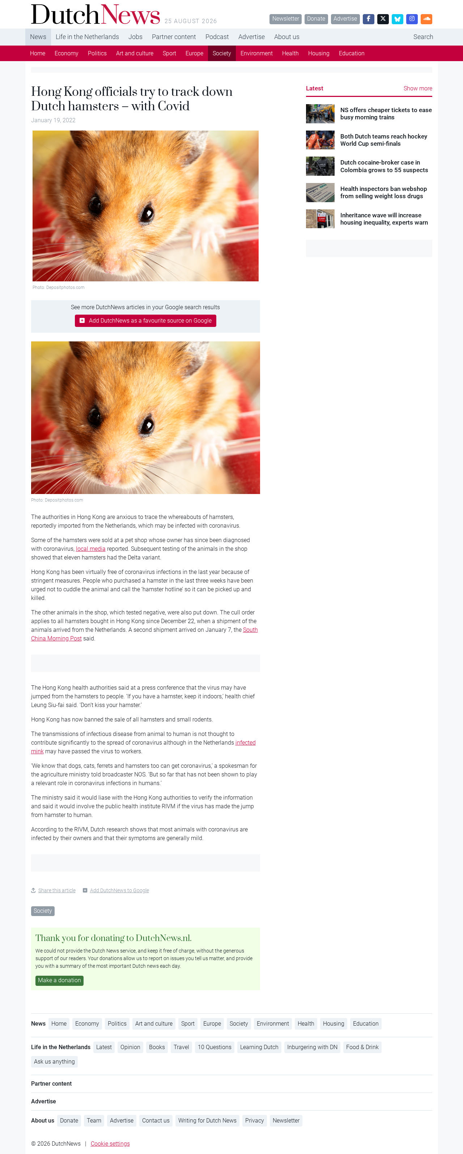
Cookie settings (110, 1143)
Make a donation (59, 980)
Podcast (217, 37)
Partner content (174, 37)
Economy (66, 53)
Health (290, 53)
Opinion (130, 1047)
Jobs (135, 37)
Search (423, 37)
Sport (169, 53)
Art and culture (134, 53)
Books (157, 1047)
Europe (194, 53)
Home (37, 53)
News (38, 37)
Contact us (156, 1120)
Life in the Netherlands (87, 37)
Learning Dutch (259, 1047)
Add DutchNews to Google (119, 890)
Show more (418, 88)
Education (352, 53)
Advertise (345, 18)
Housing (319, 53)
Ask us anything (54, 1061)
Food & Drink (362, 1047)
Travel (181, 1047)
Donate (316, 18)
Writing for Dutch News (207, 1120)
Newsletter (285, 18)
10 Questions (215, 1047)
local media (91, 548)
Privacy (254, 1120)
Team (94, 1120)
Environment (257, 53)
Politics (97, 53)
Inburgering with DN (312, 1047)
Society (222, 53)
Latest (314, 88)
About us (287, 37)
